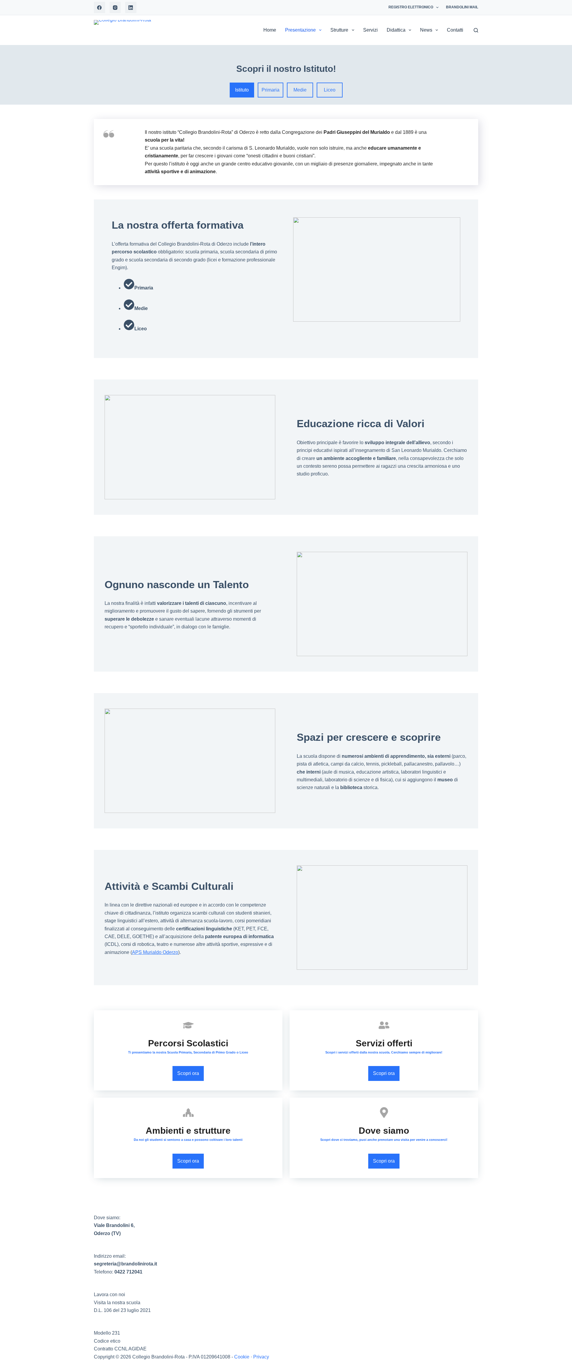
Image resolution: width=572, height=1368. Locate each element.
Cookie (241, 1356)
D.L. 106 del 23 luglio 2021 (122, 1310)
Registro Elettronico (410, 7)
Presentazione (300, 29)
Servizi (370, 29)
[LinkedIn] (130, 7)
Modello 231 (107, 1333)
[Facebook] (99, 7)
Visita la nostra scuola (117, 1302)
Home (269, 29)
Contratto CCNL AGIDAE (120, 1348)
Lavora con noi (109, 1294)
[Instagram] (115, 7)
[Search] (476, 30)
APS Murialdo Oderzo (155, 952)
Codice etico (107, 1341)
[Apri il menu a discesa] (437, 7)
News (426, 29)
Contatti (455, 29)
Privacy (261, 1356)
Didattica (396, 29)
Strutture (339, 29)
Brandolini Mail (462, 7)
